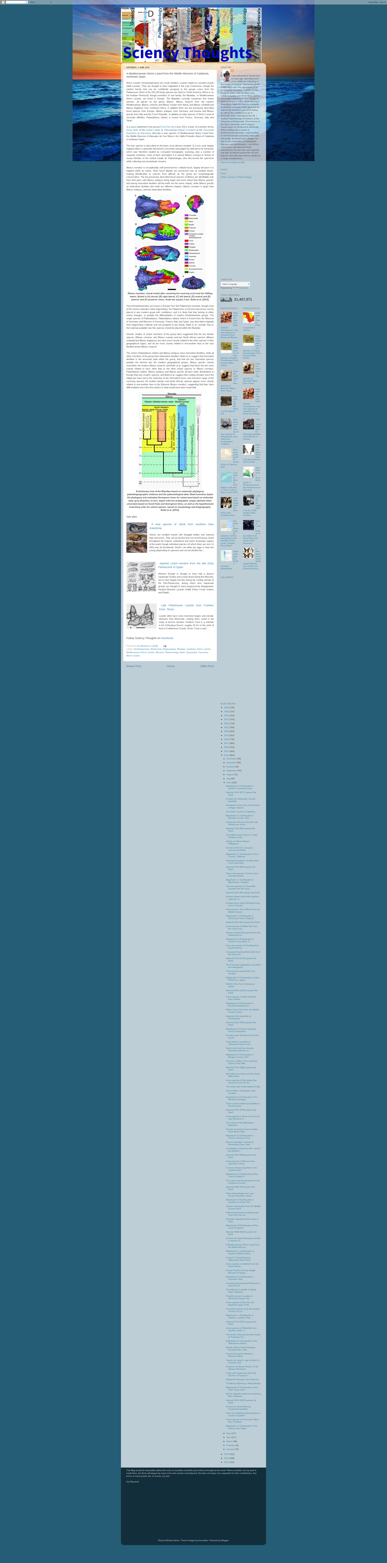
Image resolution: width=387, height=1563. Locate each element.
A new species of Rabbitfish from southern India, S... (241, 1329)
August (230, 774)
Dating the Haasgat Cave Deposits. (242, 1379)
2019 (226, 735)
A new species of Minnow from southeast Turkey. (240, 1162)
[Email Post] (165, 646)
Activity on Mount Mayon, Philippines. (238, 842)
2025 (226, 711)
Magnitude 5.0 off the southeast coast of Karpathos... (241, 1030)
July (228, 778)
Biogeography (169, 649)
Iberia (199, 649)
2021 (226, 727)
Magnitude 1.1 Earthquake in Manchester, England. (240, 881)
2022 (226, 723)
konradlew (203, 1540)
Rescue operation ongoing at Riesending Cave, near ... (240, 1143)
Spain (182, 652)
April (228, 1437)
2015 (226, 751)
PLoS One (165, 127)
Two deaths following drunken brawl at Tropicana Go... (243, 1335)
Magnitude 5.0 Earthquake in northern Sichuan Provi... (240, 1136)
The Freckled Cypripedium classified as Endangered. (243, 966)
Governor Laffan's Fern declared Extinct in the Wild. (241, 1062)
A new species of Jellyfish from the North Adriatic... (242, 1265)
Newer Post (133, 666)
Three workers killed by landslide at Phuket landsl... (243, 1104)
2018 (226, 739)
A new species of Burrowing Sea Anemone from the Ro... (241, 1081)
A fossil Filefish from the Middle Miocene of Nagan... (240, 1271)
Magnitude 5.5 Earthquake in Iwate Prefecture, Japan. (242, 979)
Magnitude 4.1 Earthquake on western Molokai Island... (240, 1252)
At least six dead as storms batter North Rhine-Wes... (242, 1130)
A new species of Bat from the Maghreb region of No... (240, 1303)
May (228, 1433)
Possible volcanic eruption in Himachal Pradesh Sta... (239, 1297)
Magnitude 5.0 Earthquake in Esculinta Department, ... (240, 1004)
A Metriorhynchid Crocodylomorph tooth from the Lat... (242, 1213)
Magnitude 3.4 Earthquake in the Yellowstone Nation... (241, 1342)
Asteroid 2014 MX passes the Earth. (243, 922)
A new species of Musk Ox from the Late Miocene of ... (243, 1117)
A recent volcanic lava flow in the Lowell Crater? (241, 1169)
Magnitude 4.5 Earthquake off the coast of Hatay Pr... (242, 1175)
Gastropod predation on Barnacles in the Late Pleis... (242, 861)
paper (133, 127)
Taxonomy (203, 652)
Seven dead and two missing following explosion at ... (239, 1049)
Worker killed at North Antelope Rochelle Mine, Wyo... (240, 1348)
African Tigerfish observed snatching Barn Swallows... (243, 1395)
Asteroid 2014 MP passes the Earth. (243, 893)
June (229, 782)
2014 (226, 755)
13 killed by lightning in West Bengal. (243, 1383)
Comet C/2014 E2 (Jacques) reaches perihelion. (239, 849)
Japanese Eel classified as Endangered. (238, 1017)
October (230, 767)
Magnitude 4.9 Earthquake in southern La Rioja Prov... (240, 1201)
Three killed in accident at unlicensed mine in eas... (239, 1043)
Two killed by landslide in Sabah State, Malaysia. (241, 1290)
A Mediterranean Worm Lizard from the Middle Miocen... (243, 1246)
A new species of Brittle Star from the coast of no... (241, 927)
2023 (226, 719)
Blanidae (181, 649)
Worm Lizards (133, 656)
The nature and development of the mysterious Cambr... (243, 1181)
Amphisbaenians (142, 649)
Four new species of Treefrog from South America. (242, 946)
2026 (226, 707)
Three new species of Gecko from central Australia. (242, 874)
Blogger (225, 1540)
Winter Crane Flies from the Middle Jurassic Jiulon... (242, 1011)
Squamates (191, 652)
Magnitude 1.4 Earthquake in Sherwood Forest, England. (240, 917)
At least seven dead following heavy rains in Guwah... (243, 904)
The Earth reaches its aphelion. (241, 812)
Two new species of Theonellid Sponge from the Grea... (240, 887)
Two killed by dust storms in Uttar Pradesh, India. (241, 836)
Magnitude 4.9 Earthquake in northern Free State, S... (240, 940)
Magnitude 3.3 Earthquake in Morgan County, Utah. (240, 1056)
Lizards (207, 649)
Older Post (207, 666)
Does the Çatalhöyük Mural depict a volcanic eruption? (243, 1414)
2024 (226, 715)
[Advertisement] (241, 228)
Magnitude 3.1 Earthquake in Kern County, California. (242, 855)
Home (171, 666)
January (230, 1449)
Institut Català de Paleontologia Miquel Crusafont (170, 130)
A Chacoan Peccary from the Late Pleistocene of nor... (242, 823)
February (231, 1445)
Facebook (167, 638)
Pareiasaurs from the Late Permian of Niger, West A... (242, 806)
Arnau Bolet (132, 130)
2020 (226, 731)
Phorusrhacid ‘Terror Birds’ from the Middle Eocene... (243, 910)
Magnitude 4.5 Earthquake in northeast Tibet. (240, 1278)
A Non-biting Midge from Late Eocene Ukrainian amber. (240, 1194)
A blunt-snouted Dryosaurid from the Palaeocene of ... (243, 934)
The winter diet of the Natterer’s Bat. (243, 1087)
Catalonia (191, 649)
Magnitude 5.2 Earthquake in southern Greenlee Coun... (240, 787)
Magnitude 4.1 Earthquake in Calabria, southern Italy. (240, 1316)
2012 (226, 1458)
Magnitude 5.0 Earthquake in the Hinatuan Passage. (241, 1098)
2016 (226, 747)
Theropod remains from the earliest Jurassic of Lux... (243, 1310)
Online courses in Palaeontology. (236, 177)
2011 (226, 1462)
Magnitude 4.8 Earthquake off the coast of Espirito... (242, 1226)
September (232, 770)
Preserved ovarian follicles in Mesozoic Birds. (239, 1355)
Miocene (160, 652)
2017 (226, 743)
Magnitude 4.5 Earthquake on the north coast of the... (242, 1388)
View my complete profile (233, 162)
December (231, 759)
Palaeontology (171, 652)
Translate (243, 288)
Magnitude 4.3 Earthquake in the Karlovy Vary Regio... (241, 1427)
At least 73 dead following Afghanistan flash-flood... (239, 1258)
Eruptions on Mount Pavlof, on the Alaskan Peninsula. (242, 1367)
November (231, 762)
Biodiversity (156, 649)
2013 (226, 1454)
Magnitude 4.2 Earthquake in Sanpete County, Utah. (240, 816)
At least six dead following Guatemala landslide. (238, 1408)
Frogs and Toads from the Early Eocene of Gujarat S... (241, 1374)
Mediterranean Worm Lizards (140, 652)
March (229, 1441)
